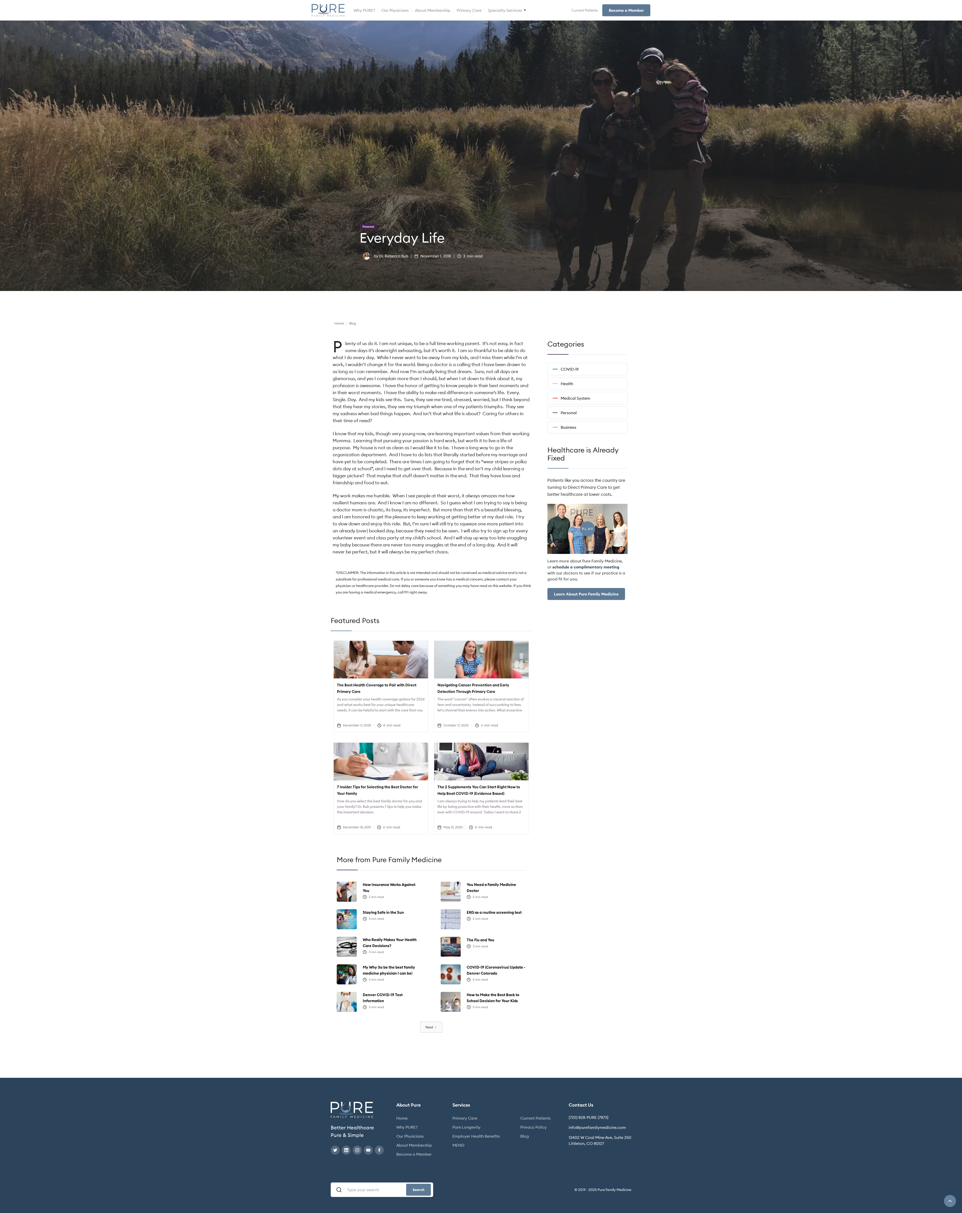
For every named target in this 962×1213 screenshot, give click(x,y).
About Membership (432, 10)
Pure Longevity (466, 1127)
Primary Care (469, 10)
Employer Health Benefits (476, 1136)
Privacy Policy (533, 1127)
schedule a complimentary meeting (585, 566)
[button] (507, 10)
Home (402, 1118)
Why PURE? (364, 10)
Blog (524, 1136)
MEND (458, 1145)
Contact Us (581, 1105)
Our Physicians (395, 10)
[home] (328, 10)
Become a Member (626, 10)
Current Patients (584, 10)
